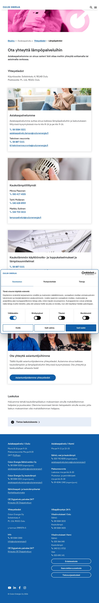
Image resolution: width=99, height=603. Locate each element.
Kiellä (18, 328)
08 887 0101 (17, 141)
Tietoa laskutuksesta (26, 421)
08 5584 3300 (15, 537)
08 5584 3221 (18, 129)
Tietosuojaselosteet (71, 575)
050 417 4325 (18, 194)
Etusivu (11, 40)
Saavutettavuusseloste (71, 568)
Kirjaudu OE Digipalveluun (20, 502)
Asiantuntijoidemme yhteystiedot (32, 377)
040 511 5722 (58, 548)
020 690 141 (58, 555)
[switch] (37, 318)
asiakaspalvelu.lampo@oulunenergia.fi (29, 133)
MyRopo (17, 455)
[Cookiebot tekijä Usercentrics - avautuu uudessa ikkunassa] (85, 273)
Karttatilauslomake (16, 492)
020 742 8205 (58, 458)
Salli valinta (49, 328)
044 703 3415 (18, 211)
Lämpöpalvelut (55, 40)
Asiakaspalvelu (24, 40)
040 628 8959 (18, 202)
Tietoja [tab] (82, 282)
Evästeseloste (71, 561)
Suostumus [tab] (17, 282)
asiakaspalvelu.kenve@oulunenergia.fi (68, 462)
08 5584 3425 (58, 527)
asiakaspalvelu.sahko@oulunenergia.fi (25, 468)
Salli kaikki (81, 328)
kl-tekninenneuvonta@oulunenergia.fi (29, 145)
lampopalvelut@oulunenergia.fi (25, 217)
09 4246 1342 (58, 482)
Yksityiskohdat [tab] (49, 282)
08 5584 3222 (58, 521)
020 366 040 (58, 541)
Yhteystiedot (40, 40)
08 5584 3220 (15, 465)
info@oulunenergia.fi (17, 541)
